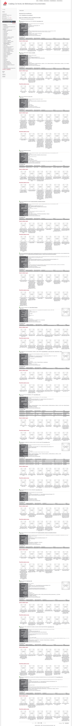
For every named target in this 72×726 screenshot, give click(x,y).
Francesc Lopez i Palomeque (31, 122)
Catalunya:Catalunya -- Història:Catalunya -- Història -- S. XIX (37, 63)
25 (63, 723)
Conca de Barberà (31, 594)
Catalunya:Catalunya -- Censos (36, 405)
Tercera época (30, 634)
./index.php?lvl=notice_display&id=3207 (34, 65)
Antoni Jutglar (31, 92)
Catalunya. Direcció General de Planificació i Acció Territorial (32, 123)
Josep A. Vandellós (32, 52)
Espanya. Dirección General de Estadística (48, 128)
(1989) (23, 557)
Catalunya (29, 405)
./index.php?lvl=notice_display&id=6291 (34, 456)
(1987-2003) (23, 92)
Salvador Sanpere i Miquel (57, 474)
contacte (3, 76)
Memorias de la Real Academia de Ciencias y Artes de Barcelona (38, 633)
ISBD (23, 22)
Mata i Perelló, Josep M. (57, 656)
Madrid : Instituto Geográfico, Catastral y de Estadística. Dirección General (39, 260)
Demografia (30, 33)
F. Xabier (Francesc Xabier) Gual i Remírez (65, 428)
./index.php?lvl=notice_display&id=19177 (34, 690)
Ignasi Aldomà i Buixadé (33, 307)
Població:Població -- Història (32, 498)
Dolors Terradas (47, 336)
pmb (54, 725)
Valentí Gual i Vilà (30, 585)
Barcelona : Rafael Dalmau (32, 447)
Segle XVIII (40, 33)
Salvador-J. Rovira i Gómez (31, 624)
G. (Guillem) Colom (23, 391)
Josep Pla (48, 391)
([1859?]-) (57, 121)
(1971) (40, 92)
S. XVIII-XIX (30, 363)
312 (28, 34)
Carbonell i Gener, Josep (23, 474)
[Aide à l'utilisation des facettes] (11, 21)
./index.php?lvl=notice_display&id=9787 (34, 641)
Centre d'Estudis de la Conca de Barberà (42, 585)
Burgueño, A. (56, 674)
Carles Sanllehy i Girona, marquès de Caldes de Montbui (48, 475)
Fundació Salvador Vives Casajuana (46, 446)
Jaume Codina (50, 92)
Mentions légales (37, 725)
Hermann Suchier (64, 50)
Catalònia (29, 315)
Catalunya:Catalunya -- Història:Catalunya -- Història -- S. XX (56, 63)
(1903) (32, 178)
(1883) (23, 139)
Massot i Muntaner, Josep (23, 379)
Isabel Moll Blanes (45, 351)
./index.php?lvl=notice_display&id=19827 (34, 321)
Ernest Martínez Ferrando (65, 379)
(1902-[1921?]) (23, 514)
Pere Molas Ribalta (65, 486)
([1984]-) (65, 78)
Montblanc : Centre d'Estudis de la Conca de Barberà (36, 586)
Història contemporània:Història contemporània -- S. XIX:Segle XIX (42, 688)
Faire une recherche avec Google (48, 725)
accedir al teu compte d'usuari (6, 15)
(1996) (48, 623)
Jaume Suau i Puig (51, 351)
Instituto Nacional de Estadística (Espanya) (48, 127)
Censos (29, 105)
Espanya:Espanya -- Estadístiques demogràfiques (38, 213)
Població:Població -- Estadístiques (42, 362)
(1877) (65, 140)
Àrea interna (59, 0)
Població (36, 33)
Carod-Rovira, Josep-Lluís (23, 347)
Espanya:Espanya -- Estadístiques (33, 542)
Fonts (62, 405)
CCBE (42, 725)
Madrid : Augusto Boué (31, 538)
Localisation (5, 24)
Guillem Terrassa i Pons (48, 380)
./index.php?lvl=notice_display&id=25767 (34, 544)
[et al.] (61, 351)
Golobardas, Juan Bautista (40, 426)
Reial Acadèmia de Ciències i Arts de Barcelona (48, 659)
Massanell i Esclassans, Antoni (57, 178)
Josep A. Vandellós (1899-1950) (33, 57)
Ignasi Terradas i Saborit (31, 474)
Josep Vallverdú (58, 347)
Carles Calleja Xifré (32, 335)
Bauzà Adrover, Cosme (40, 378)
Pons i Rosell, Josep (40, 718)
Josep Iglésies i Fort (40, 21)
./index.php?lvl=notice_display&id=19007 (34, 267)
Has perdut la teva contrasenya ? (7, 19)
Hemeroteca (46, 0)
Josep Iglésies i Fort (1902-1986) (33, 25)
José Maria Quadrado (57, 378)
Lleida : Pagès (30, 313)
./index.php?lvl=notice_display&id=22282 (34, 35)
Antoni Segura (57, 351)
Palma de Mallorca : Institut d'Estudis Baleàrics (35, 356)
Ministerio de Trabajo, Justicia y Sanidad (57, 558)
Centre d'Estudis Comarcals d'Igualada (46, 494)
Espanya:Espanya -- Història (32, 362)
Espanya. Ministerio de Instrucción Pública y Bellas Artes (23, 127)
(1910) (49, 49)
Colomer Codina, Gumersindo (32, 516)
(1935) (65, 281)
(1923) (40, 514)
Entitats (41, 0)
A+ (4, 9)
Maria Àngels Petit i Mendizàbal (65, 720)
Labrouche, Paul (30, 655)
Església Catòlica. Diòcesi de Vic (57, 426)
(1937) (48, 78)
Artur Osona (50, 348)
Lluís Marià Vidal (66, 672)
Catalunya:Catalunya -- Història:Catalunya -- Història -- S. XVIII (51, 405)
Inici (37, 0)
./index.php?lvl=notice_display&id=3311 (34, 162)
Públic (20, 22)
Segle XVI (34, 595)
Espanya (32, 105)
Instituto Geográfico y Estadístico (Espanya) (23, 125)
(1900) (32, 190)
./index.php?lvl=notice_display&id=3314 (34, 215)
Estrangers (40, 542)
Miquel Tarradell (30, 378)
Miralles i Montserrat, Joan (31, 392)
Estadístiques (53, 0)
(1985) (57, 391)
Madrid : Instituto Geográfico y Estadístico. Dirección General (37, 154)
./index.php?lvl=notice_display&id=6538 (34, 500)
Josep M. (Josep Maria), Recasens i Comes (65, 348)
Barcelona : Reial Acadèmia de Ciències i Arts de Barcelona (37, 682)
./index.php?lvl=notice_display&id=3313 (34, 107)
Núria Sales (67, 474)
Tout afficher (67, 723)
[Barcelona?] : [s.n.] (31, 26)
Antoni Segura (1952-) (47, 355)
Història (33, 33)
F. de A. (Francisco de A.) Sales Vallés (65, 661)
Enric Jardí (65, 335)
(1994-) (40, 335)
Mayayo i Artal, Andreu (23, 623)
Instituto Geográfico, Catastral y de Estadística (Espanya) (47, 532)
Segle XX (57, 688)
